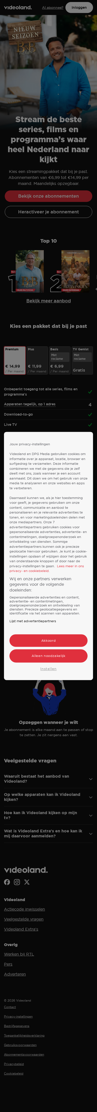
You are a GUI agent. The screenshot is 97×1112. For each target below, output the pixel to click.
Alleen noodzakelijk (48, 656)
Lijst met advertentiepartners (32, 621)
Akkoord (48, 641)
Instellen (48, 668)
